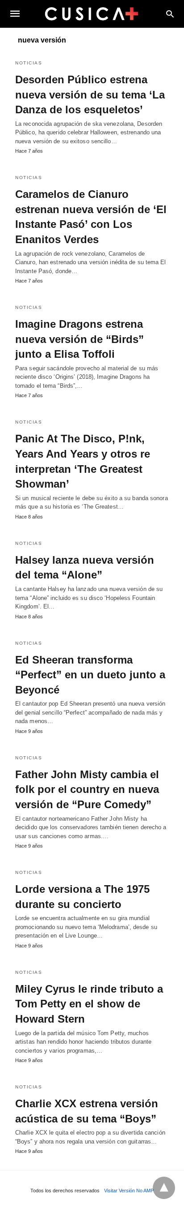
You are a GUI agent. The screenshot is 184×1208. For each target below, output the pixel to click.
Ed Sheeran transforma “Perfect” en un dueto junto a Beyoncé (90, 675)
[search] (170, 14)
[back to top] (164, 1188)
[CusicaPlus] (91, 13)
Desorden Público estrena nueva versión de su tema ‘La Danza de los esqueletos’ (90, 94)
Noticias (28, 62)
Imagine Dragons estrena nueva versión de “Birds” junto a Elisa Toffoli (79, 339)
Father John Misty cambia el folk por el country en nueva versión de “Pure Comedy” (87, 789)
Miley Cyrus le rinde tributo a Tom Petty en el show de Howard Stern (89, 1004)
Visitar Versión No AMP (129, 1190)
